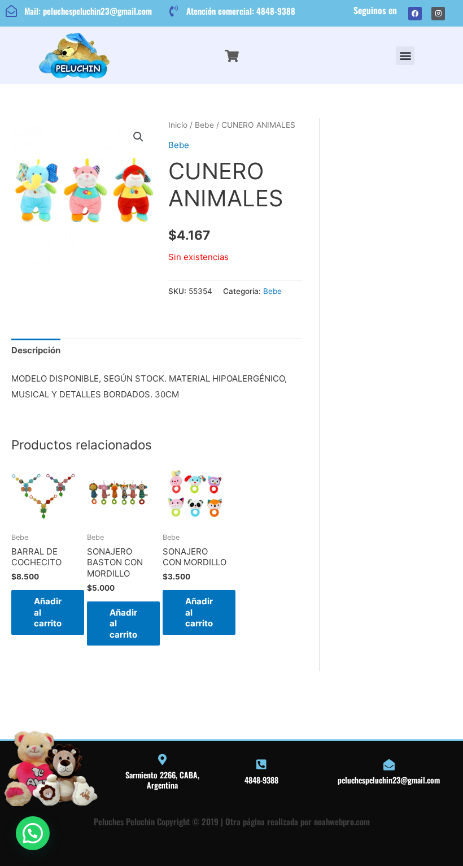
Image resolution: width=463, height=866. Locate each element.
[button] (405, 55)
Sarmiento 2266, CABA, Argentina (162, 780)
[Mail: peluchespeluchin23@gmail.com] (11, 11)
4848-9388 (261, 780)
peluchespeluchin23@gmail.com (389, 780)
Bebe (204, 124)
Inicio (177, 124)
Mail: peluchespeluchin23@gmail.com (88, 11)
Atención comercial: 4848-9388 (240, 11)
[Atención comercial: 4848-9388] (173, 11)
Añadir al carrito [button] (48, 612)
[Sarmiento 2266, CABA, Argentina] (162, 759)
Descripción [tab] (35, 350)
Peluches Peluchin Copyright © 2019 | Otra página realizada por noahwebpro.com (232, 821)
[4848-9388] (261, 764)
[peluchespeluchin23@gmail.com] (389, 764)
